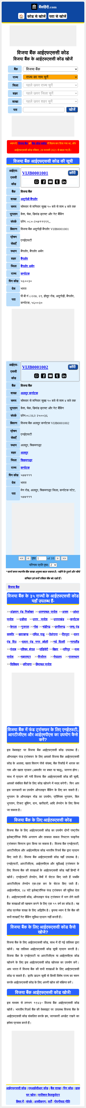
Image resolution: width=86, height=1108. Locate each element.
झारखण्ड (23, 634)
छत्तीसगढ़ (60, 626)
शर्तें (50, 1101)
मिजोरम (42, 656)
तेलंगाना (53, 634)
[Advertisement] (43, 35)
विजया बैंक (23, 143)
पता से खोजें (57, 16)
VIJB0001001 (35, 173)
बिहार (55, 649)
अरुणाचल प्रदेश (48, 611)
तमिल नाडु (38, 634)
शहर (15, 93)
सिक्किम (14, 664)
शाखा (15, 101)
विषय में (20, 1101)
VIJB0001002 (35, 367)
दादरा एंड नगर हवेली (35, 641)
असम (65, 611)
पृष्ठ (34, 558)
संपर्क (29, 1101)
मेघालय (58, 656)
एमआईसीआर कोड (38, 1088)
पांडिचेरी (43, 649)
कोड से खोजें (36, 16)
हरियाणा (27, 664)
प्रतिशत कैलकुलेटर (49, 1095)
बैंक (16, 69)
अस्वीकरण (40, 1101)
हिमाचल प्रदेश (44, 664)
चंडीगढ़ (46, 626)
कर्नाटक (25, 273)
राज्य (15, 77)
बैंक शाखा (56, 1088)
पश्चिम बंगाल (28, 649)
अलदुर (24, 452)
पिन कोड (68, 1088)
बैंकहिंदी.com (48, 7)
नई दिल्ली (59, 641)
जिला (15, 85)
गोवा (36, 626)
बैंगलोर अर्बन (27, 266)
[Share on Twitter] (57, 181)
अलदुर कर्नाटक (29, 393)
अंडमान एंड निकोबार (22, 611)
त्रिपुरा (65, 634)
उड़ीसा (23, 619)
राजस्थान (74, 656)
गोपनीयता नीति (62, 1101)
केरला (13, 626)
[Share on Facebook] (43, 181)
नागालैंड (74, 641)
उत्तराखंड (59, 619)
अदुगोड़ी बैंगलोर (29, 199)
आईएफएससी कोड (16, 1088)
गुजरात (25, 626)
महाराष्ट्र (26, 656)
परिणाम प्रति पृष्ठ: (39, 565)
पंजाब (13, 649)
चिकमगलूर (26, 460)
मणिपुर (66, 649)
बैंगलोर (24, 258)
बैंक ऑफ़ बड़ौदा (39, 143)
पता (15, 109)
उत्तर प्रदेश (40, 619)
